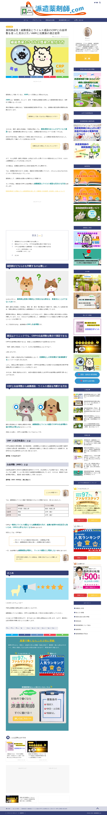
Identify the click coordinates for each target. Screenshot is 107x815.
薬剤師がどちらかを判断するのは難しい (27, 241)
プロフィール (36, 20)
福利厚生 (78, 629)
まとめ (17, 255)
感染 (29, 628)
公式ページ (94, 520)
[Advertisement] (37, 86)
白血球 (44, 628)
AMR (8, 628)
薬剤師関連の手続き (82, 633)
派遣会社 (78, 621)
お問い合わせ (78, 20)
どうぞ (95, 51)
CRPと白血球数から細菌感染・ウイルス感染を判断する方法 (33, 246)
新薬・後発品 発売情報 (88, 374)
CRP (13, 628)
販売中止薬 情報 (91, 381)
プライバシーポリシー (12, 812)
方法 (39, 628)
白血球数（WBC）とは (23, 251)
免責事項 (22, 812)
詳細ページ (80, 520)
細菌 (50, 628)
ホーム (26, 20)
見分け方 (55, 628)
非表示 (39, 235)
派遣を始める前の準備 (82, 616)
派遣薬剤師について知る (83, 625)
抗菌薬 (34, 628)
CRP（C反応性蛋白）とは (24, 249)
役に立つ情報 (9, 26)
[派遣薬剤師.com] (53, 17)
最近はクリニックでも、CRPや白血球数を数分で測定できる (33, 244)
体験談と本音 (80, 608)
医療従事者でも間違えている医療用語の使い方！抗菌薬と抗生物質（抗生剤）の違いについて (35, 191)
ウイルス (24, 628)
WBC (18, 628)
